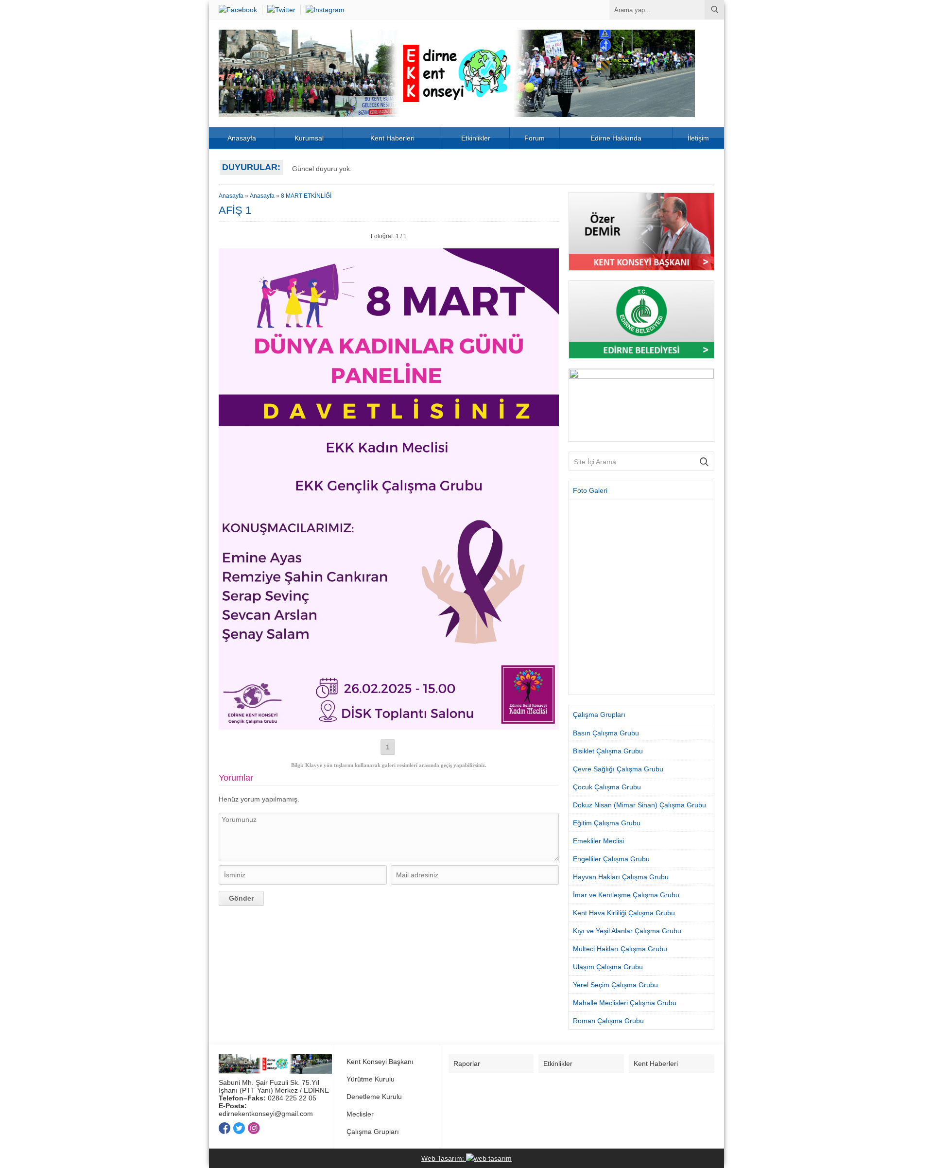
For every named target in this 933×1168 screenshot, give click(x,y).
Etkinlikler (475, 138)
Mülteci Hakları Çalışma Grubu (620, 949)
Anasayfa (241, 138)
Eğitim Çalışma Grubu (606, 823)
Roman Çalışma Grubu (608, 1021)
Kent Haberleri (392, 138)
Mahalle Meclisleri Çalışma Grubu (624, 1003)
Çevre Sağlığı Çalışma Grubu (618, 769)
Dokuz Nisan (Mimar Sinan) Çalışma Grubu (639, 805)
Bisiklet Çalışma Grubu (608, 751)
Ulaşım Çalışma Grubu (608, 967)
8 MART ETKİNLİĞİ (306, 195)
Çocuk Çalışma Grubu (607, 787)
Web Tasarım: (443, 1158)
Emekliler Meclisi (598, 841)
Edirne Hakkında (615, 138)
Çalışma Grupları (372, 1131)
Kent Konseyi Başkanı (380, 1061)
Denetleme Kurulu (374, 1096)
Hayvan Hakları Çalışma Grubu (621, 877)
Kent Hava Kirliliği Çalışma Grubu (624, 913)
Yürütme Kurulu (370, 1079)
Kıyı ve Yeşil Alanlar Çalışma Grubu (627, 931)
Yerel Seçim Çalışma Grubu (615, 985)
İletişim (698, 138)
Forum (534, 138)
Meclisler (360, 1114)
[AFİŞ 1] (389, 726)
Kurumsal (309, 138)
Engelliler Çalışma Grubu (611, 859)
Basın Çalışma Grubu (606, 733)
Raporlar (466, 1063)
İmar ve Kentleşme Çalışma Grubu (626, 895)
